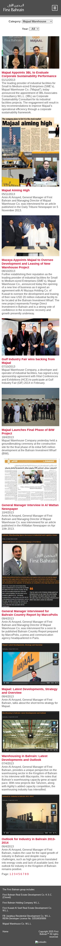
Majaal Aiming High (16, 190)
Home (5, 931)
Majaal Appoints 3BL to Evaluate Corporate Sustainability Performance (29, 74)
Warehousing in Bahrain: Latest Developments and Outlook (24, 757)
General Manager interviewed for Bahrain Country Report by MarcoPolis (30, 613)
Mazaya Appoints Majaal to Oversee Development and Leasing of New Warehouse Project (27, 263)
